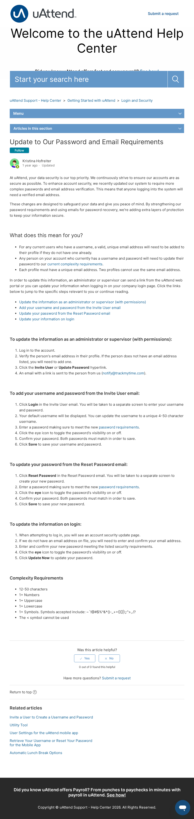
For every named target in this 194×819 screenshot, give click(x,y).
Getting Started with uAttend (91, 100)
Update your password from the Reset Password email (64, 313)
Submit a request (163, 13)
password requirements (119, 427)
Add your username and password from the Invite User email (70, 307)
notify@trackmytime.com (123, 373)
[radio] (84, 658)
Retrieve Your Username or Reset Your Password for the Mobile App (51, 742)
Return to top (21, 692)
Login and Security (137, 100)
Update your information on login (46, 319)
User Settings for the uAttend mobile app (44, 733)
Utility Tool (19, 725)
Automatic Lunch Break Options (36, 752)
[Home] (43, 13)
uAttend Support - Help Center (35, 100)
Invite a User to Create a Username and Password (51, 717)
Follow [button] (19, 150)
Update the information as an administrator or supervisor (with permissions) (82, 302)
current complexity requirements (74, 264)
